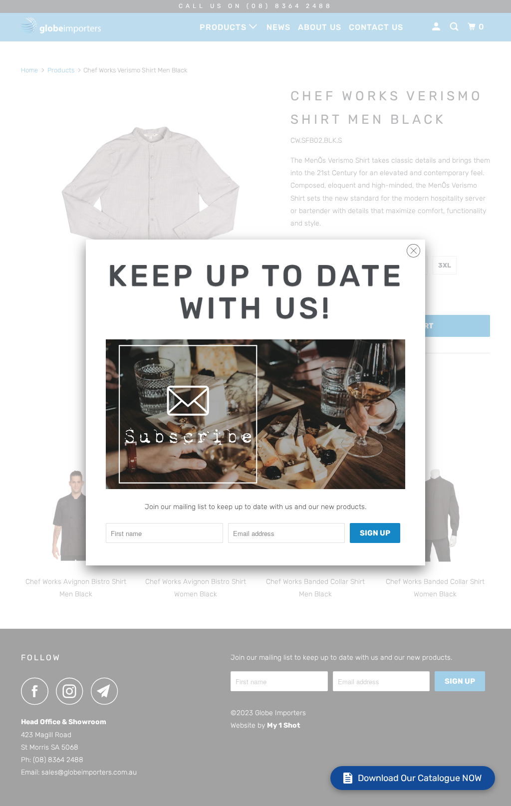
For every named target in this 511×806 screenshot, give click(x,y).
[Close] (413, 248)
